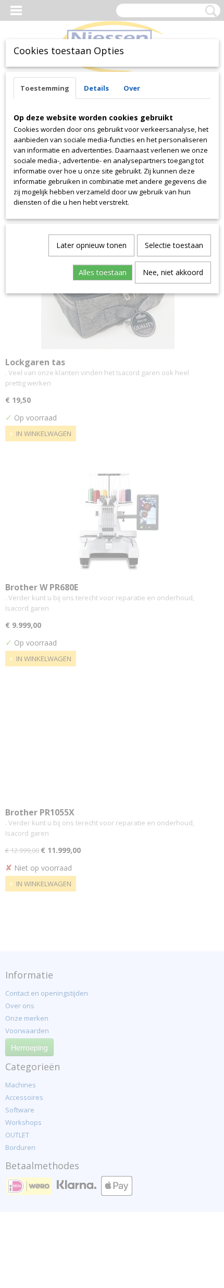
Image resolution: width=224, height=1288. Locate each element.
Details (96, 88)
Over (131, 88)
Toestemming (44, 88)
